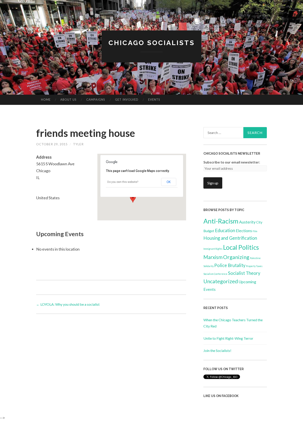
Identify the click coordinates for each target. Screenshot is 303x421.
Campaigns (95, 99)
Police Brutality (229, 265)
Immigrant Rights (212, 248)
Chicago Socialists (151, 43)
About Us (68, 99)
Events (154, 99)
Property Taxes (254, 266)
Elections (244, 230)
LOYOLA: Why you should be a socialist (68, 304)
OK (169, 182)
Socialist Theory (244, 273)
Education (225, 230)
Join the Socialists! (217, 350)
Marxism (212, 257)
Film (255, 231)
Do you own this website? (122, 182)
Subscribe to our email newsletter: (231, 162)
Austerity (247, 221)
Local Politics (241, 247)
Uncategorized (220, 281)
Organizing (236, 257)
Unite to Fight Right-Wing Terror (228, 338)
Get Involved (126, 99)
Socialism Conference (215, 273)
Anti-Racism (220, 221)
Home (46, 99)
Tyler (78, 144)
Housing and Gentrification (230, 238)
